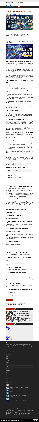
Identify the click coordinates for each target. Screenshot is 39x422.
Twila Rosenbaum (13, 14)
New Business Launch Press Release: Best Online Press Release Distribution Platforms (19, 318)
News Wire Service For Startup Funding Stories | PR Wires (15, 321)
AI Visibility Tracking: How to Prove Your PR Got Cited (14, 304)
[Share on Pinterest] (14, 295)
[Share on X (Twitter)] (12, 295)
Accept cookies (35, 420)
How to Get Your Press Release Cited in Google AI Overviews (15, 307)
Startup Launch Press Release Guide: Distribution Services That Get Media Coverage (19, 320)
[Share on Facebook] (10, 295)
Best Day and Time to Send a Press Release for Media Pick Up (18, 384)
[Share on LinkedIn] (16, 295)
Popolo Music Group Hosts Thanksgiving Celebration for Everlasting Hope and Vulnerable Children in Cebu (18, 314)
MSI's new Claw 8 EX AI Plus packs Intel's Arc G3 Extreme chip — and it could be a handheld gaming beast (18, 312)
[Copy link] (22, 295)
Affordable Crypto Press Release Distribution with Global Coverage (19, 400)
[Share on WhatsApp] (18, 295)
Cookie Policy (20, 420)
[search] (32, 7)
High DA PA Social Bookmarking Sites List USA (13, 317)
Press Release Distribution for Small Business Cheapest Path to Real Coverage (20, 398)
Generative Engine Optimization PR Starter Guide (16, 392)
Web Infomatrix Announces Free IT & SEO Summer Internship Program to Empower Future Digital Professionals (19, 316)
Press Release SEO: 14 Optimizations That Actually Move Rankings (15, 303)
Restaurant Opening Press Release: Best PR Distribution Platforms (16, 319)
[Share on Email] (20, 295)
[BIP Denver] (12, 5)
